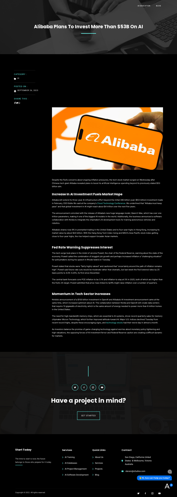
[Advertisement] (107, 88)
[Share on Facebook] (15, 103)
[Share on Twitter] (17, 103)
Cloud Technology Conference (111, 203)
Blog (158, 6)
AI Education (144, 6)
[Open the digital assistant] (167, 486)
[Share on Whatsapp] (19, 103)
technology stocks (114, 322)
